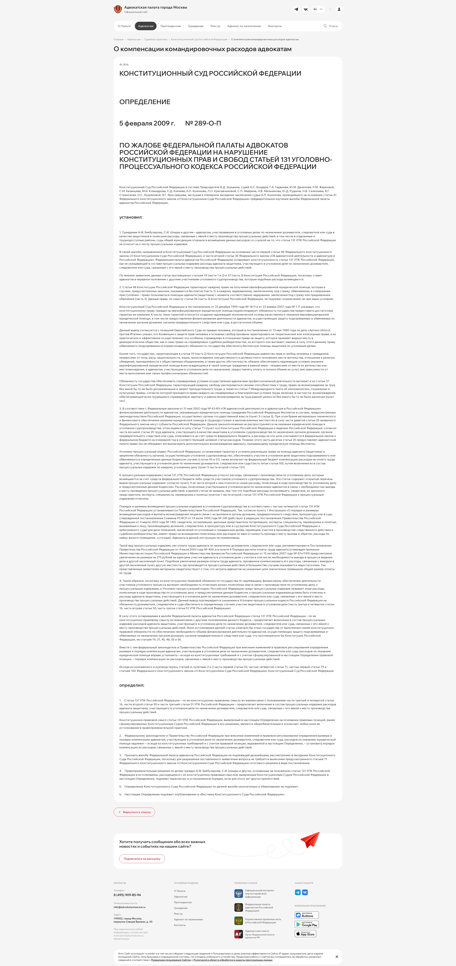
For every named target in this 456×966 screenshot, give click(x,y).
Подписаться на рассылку (142, 858)
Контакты (275, 26)
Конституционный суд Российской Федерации (199, 39)
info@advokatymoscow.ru (129, 907)
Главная (118, 39)
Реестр (215, 26)
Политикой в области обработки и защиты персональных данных (232, 960)
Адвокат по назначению (244, 26)
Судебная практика (155, 39)
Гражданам (195, 26)
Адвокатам (145, 26)
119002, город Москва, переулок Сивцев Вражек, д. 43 (133, 920)
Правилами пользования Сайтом (171, 960)
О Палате (124, 26)
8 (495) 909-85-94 (127, 895)
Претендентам (170, 26)
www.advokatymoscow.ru (128, 935)
